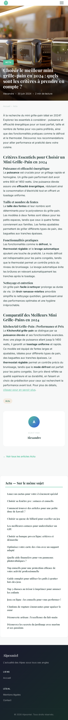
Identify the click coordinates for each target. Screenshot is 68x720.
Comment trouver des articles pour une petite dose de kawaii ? (32, 510)
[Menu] (62, 2)
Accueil (6, 106)
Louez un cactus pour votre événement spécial (32, 493)
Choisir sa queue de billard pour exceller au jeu (33, 518)
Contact (7, 700)
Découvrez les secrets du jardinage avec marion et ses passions (33, 626)
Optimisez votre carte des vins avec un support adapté (33, 548)
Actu (8, 62)
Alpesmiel (10, 655)
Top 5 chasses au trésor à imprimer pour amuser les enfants (34, 590)
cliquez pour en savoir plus (19, 389)
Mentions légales (12, 694)
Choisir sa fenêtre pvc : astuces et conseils (30, 501)
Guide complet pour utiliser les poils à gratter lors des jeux (32, 580)
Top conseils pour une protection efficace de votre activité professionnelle (31, 569)
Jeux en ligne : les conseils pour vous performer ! (34, 599)
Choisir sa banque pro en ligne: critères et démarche (30, 538)
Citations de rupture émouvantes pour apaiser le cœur (34, 608)
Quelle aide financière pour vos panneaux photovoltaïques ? (30, 559)
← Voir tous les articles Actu (19, 456)
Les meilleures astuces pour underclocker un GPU (32, 527)
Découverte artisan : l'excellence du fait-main (32, 617)
